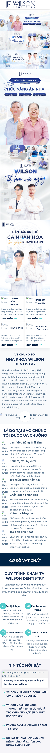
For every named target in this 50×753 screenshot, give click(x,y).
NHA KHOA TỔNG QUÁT (41, 328)
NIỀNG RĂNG (16, 328)
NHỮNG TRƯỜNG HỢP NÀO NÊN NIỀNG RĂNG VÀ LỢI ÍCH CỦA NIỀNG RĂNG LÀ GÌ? (25, 742)
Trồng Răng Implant (15, 301)
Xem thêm (7, 319)
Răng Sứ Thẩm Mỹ (40, 301)
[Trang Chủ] (20, 5)
